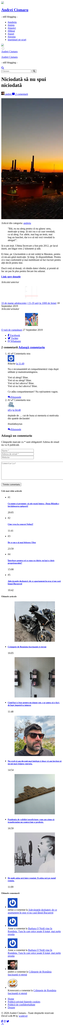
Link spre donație (11, 276)
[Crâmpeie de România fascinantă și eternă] (35, 621)
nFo (10, 410)
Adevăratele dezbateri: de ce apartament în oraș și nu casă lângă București (32, 911)
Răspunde (15, 397)
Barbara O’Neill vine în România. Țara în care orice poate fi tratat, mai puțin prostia (34, 931)
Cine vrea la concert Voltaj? (20, 524)
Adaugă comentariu (31, 347)
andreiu (27, 223)
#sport (11, 33)
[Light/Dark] (3, 48)
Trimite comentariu (11, 484)
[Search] (2, 68)
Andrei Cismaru (14, 10)
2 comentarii (21, 94)
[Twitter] (7, 1021)
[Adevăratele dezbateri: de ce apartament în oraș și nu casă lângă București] (12, 925)
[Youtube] (5, 1021)
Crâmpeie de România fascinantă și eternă (27, 647)
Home (11, 998)
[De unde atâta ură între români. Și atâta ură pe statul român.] (35, 852)
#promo (12, 36)
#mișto (11, 25)
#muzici (12, 28)
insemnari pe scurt (17, 39)
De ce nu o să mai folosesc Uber (22, 542)
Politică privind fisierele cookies (24, 1001)
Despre (11, 1007)
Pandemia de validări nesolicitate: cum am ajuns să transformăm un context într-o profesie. (31, 820)
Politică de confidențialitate (21, 1004)
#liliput (11, 31)
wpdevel (23, 1016)
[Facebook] (2, 1021)
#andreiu (12, 22)
